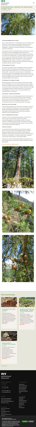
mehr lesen (4, 323)
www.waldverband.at (6, 392)
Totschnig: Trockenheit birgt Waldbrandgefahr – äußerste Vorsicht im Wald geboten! (27, 310)
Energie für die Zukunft (23, 391)
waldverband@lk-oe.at (6, 390)
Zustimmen (25, 421)
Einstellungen (4, 424)
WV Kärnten (21, 399)
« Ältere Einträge (4, 365)
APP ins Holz (3, 412)
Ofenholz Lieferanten (23, 385)
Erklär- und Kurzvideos (5, 408)
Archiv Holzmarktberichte (6, 399)
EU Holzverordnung (4, 402)
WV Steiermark (22, 404)
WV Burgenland (22, 397)
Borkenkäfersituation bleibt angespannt (9, 309)
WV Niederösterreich (23, 400)
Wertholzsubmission (23, 387)
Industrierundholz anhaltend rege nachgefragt (9, 343)
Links (20, 392)
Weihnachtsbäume (22, 388)
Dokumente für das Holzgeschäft (7, 401)
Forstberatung (21, 384)
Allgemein (8, 10)
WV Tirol (20, 406)
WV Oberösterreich (22, 402)
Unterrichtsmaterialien (5, 411)
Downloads (3, 415)
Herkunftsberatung (22, 389)
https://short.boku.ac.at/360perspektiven (10, 144)
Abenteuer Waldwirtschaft (6, 414)
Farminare (3, 410)
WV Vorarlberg (21, 407)
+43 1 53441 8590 (5, 387)
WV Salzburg (21, 403)
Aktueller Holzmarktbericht (6, 398)
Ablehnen (31, 421)
